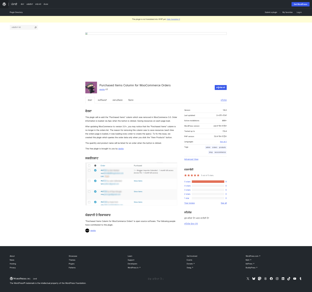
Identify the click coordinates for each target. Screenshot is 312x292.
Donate (191, 264)
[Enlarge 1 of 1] (174, 166)
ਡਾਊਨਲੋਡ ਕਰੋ (220, 87)
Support (131, 260)
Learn (130, 256)
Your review (189, 203)
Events (189, 260)
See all (224, 203)
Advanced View (191, 159)
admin (208, 147)
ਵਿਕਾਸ (130, 100)
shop (211, 152)
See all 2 (223, 142)
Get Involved (192, 256)
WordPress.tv (134, 268)
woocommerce (220, 152)
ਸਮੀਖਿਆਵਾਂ (102, 100)
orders (214, 147)
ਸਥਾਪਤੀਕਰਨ (118, 100)
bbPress (250, 264)
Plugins (71, 264)
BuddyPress (252, 268)
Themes (72, 260)
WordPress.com (253, 256)
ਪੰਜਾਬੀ (35, 279)
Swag (190, 268)
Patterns (72, 268)
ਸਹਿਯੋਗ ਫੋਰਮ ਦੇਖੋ (191, 223)
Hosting (13, 264)
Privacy (13, 268)
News (12, 260)
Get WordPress (300, 4)
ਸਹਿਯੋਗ (224, 100)
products (222, 147)
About (12, 256)
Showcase (73, 256)
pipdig (102, 89)
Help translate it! (173, 19)
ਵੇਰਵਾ (90, 100)
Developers (132, 264)
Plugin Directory (16, 12)
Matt (248, 260)
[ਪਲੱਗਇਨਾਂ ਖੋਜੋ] (35, 27)
